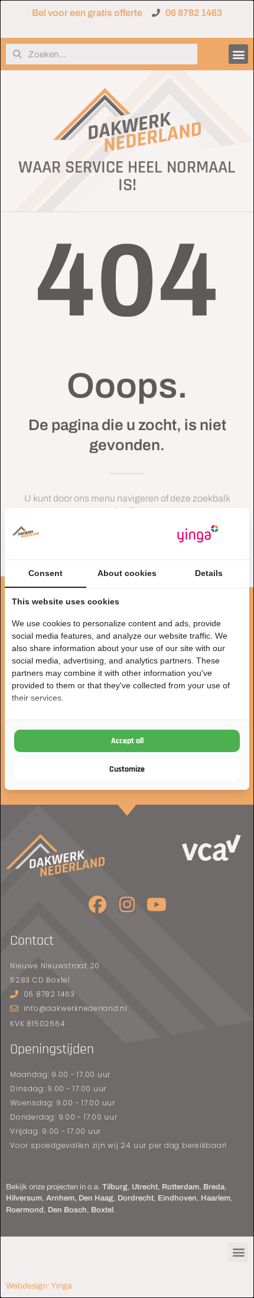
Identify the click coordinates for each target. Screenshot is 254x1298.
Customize (127, 769)
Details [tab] (209, 573)
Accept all (127, 741)
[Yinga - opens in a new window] (198, 533)
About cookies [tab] (127, 573)
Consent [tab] (45, 573)
